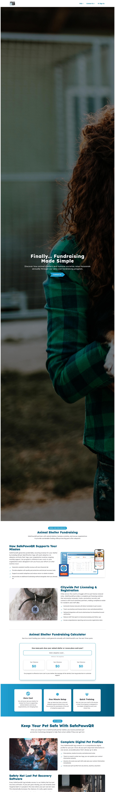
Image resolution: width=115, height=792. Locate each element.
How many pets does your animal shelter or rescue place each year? (57, 648)
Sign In (102, 3)
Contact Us (90, 3)
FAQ (80, 3)
